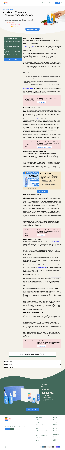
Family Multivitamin (39, 419)
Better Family (23, 446)
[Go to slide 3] (28, 188)
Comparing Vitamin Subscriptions (42, 435)
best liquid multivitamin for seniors (32, 118)
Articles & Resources (39, 437)
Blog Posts (37, 440)
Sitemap (31, 446)
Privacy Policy (28, 446)
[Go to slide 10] (33, 188)
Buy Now (7, 429)
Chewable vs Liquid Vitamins (41, 433)
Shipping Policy (56, 436)
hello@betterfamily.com (10, 426)
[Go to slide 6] (30, 188)
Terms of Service (56, 442)
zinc (44, 157)
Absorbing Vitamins (39, 424)
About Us (55, 417)
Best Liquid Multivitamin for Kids (42, 430)
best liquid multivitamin (30, 46)
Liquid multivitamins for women (54, 241)
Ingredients (55, 419)
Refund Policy (56, 434)
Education (55, 424)
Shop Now (58, 2)
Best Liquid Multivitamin (40, 422)
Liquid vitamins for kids (42, 267)
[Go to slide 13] (35, 188)
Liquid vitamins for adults (28, 88)
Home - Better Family (40, 417)
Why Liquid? (55, 422)
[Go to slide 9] (32, 188)
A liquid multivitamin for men (55, 277)
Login (12, 429)
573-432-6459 (21, 426)
